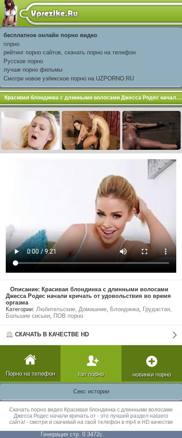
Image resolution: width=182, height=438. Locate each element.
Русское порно (23, 61)
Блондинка (124, 309)
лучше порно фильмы (33, 69)
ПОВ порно (68, 315)
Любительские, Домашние (71, 309)
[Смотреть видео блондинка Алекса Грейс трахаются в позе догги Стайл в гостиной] (30, 129)
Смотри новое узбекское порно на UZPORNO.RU (69, 78)
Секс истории (91, 391)
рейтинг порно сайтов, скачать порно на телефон (70, 52)
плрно (11, 44)
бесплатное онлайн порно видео (50, 35)
